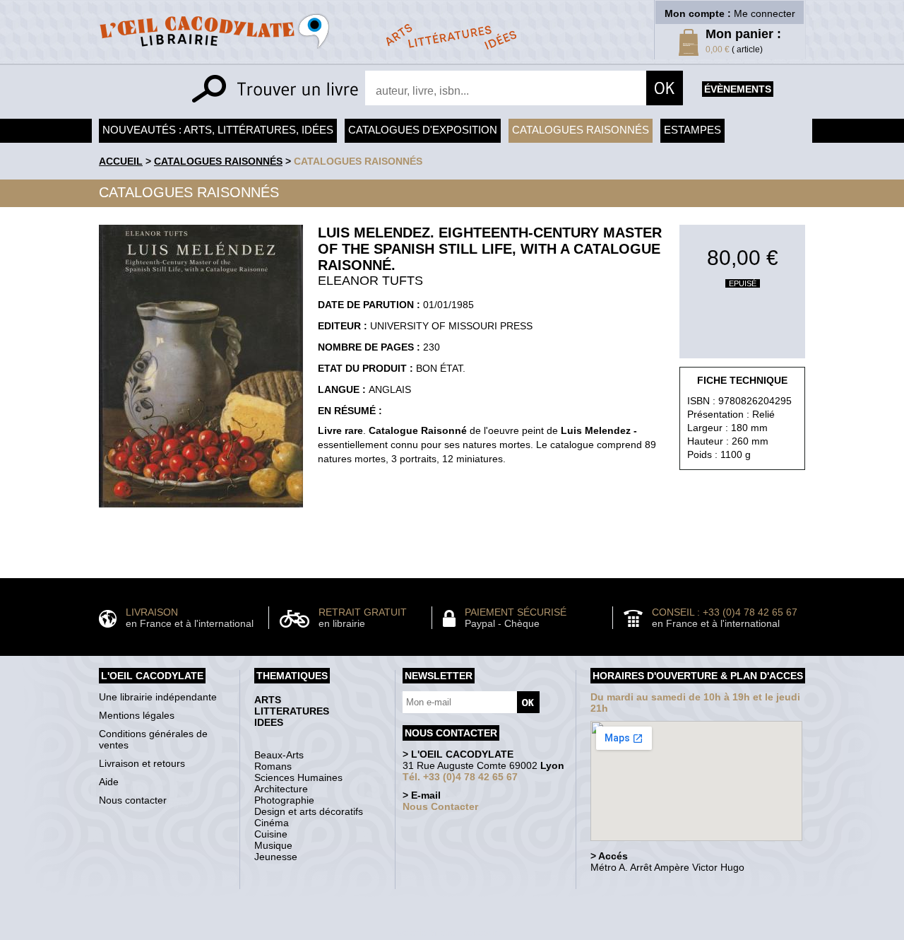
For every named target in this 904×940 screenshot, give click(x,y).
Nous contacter (133, 800)
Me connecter (764, 13)
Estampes (692, 130)
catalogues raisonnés (358, 161)
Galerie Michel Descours (449, 932)
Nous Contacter (440, 806)
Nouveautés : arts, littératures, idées (217, 130)
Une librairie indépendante (158, 697)
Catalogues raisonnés (580, 130)
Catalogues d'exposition (422, 130)
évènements (737, 89)
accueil (121, 161)
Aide (109, 781)
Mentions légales (136, 715)
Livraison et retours (142, 763)
